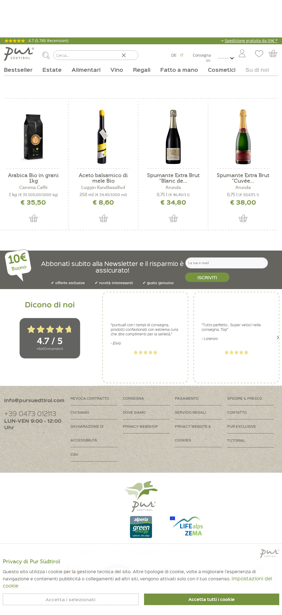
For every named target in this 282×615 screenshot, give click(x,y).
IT (182, 55)
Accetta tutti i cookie (211, 599)
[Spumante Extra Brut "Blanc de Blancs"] (173, 136)
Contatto (237, 412)
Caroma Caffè (33, 187)
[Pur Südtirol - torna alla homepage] (19, 54)
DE (174, 55)
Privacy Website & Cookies (193, 433)
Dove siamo (134, 412)
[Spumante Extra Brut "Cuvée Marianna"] (243, 136)
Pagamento (187, 398)
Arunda (173, 187)
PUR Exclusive (241, 426)
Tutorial (236, 440)
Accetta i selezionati (70, 599)
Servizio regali (190, 412)
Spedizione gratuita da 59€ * (251, 40)
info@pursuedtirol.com (34, 400)
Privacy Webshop (140, 426)
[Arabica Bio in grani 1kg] (33, 136)
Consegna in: (202, 58)
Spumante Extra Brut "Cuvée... (243, 178)
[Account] (242, 53)
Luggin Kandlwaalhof (103, 187)
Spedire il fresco (244, 398)
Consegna (133, 398)
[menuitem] (242, 53)
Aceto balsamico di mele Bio (103, 178)
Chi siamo (79, 412)
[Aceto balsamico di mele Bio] (103, 136)
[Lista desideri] (258, 53)
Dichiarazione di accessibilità (86, 433)
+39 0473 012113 (30, 413)
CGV (74, 454)
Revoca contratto (89, 398)
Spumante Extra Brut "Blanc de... (173, 178)
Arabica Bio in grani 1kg (33, 178)
